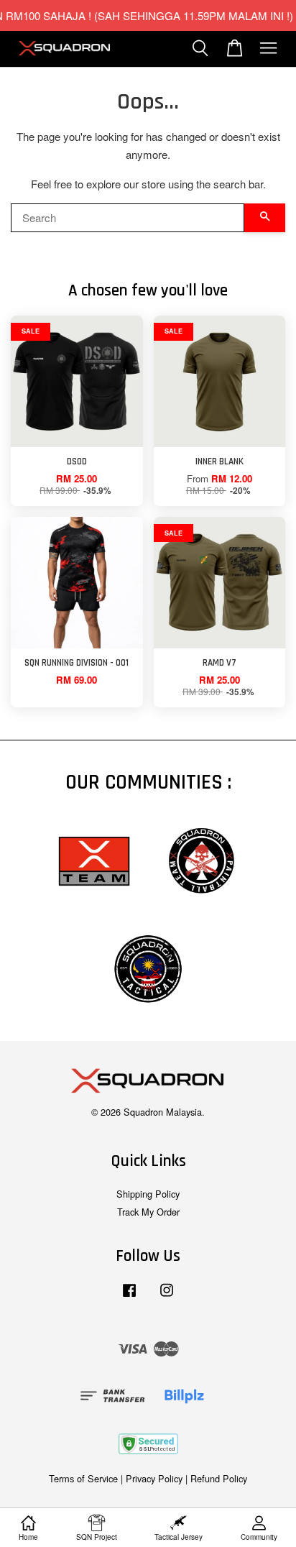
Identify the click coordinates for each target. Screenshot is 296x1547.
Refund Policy (218, 1478)
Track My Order (148, 1211)
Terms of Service (83, 1478)
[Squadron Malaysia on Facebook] (129, 1296)
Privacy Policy (154, 1478)
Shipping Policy (148, 1194)
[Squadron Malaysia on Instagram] (167, 1296)
